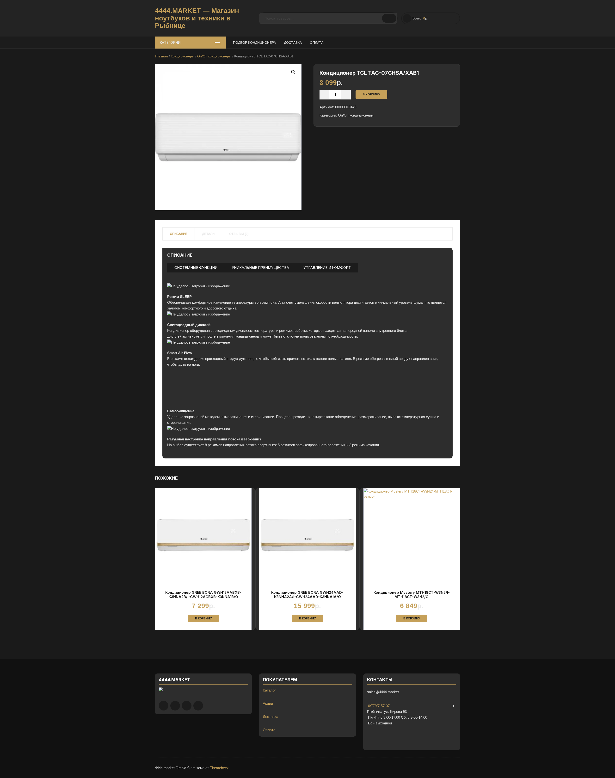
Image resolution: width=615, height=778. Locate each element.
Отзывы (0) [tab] (238, 234)
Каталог (269, 690)
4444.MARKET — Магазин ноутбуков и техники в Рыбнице (197, 18)
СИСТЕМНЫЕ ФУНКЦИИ (195, 267)
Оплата (316, 42)
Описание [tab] (178, 234)
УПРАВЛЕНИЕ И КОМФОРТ (327, 267)
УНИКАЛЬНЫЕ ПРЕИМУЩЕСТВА (260, 267)
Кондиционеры (182, 56)
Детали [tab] (208, 234)
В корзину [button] (203, 618)
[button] (293, 72)
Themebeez (219, 768)
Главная (161, 56)
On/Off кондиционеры (214, 56)
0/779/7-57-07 (378, 706)
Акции (268, 703)
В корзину (371, 94)
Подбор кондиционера (254, 42)
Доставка (293, 42)
